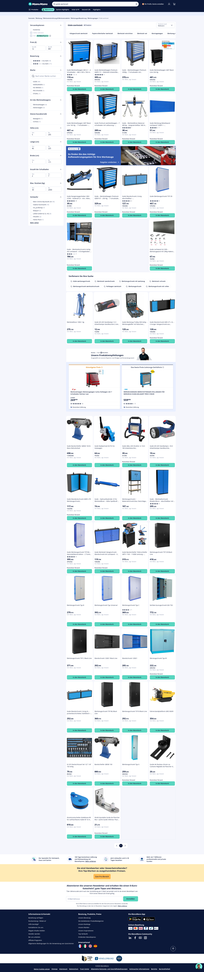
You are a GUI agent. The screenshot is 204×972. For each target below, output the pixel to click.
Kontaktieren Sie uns (35, 927)
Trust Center (84, 969)
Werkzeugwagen (93, 18)
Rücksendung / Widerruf (37, 921)
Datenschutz (73, 969)
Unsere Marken (83, 927)
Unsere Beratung (84, 918)
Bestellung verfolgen (35, 918)
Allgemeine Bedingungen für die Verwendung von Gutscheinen (51, 943)
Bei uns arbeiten (34, 937)
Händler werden (34, 934)
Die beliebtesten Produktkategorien (91, 921)
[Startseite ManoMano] (39, 4)
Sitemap (55, 969)
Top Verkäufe (83, 934)
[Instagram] (145, 937)
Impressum (63, 969)
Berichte (154, 969)
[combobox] (165, 25)
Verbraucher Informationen (139, 969)
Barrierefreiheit (164, 969)
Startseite (31, 18)
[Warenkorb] (174, 4)
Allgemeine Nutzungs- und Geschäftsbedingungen (109, 969)
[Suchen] (54, 4)
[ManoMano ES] (95, 946)
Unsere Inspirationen (85, 931)
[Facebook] (135, 937)
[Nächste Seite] (125, 845)
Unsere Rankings (84, 924)
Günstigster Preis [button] (93, 367)
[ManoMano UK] (90, 946)
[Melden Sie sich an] (169, 4)
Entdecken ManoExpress (87, 937)
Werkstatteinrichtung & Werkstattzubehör (56, 18)
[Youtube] (140, 937)
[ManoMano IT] (85, 946)
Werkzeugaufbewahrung (78, 18)
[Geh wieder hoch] (173, 948)
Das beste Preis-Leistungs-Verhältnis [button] (146, 367)
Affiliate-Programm (35, 940)
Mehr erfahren (122, 906)
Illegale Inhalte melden (36, 931)
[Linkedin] (130, 937)
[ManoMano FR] (80, 946)
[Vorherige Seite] (116, 845)
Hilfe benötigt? (33, 924)
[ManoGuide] (198, 966)
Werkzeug (39, 18)
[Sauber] (136, 4)
